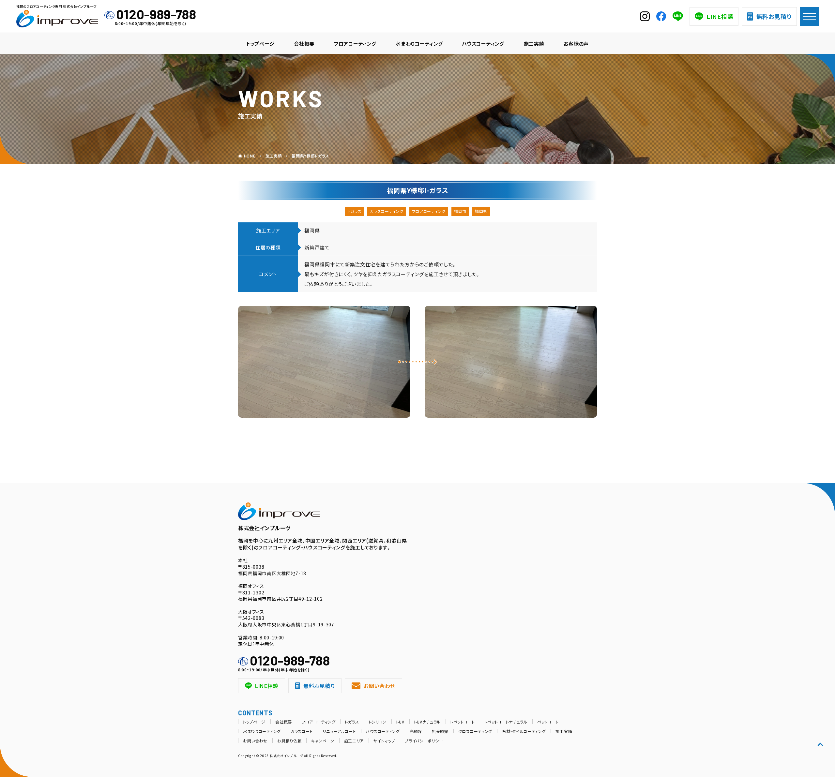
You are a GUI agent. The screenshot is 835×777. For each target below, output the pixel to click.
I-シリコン (378, 722)
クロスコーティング (475, 731)
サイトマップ (384, 740)
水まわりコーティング (419, 43)
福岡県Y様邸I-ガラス (310, 155)
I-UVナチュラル (427, 722)
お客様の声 (576, 43)
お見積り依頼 (289, 740)
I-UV (400, 722)
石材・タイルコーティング (524, 731)
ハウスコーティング (483, 43)
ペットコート (548, 722)
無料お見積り (774, 16)
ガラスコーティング (386, 211)
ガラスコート (302, 731)
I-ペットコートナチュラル (506, 722)
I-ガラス (355, 211)
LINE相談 (719, 16)
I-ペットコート (462, 722)
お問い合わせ (379, 686)
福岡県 (481, 211)
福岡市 (460, 211)
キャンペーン (322, 740)
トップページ (260, 43)
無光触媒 (440, 731)
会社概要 (304, 43)
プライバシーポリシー (424, 740)
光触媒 (416, 731)
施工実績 (534, 43)
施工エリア (354, 740)
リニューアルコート (339, 731)
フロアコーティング (355, 43)
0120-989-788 (156, 14)
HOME (250, 155)
